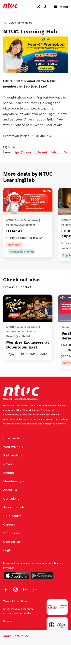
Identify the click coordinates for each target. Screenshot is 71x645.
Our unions (11, 498)
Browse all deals (16, 287)
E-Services (11, 533)
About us (10, 490)
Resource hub (13, 507)
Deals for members (20, 22)
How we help (13, 438)
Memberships (13, 481)
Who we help (13, 447)
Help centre (12, 516)
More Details (13, 636)
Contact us (11, 542)
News (7, 464)
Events (8, 472)
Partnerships (12, 455)
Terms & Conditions (15, 601)
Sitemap (8, 621)
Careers (9, 524)
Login (7, 550)
